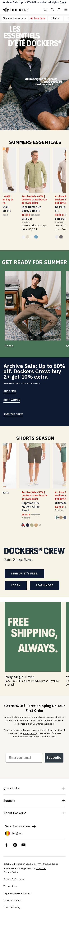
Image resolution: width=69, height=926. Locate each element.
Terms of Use (10, 886)
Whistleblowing (11, 907)
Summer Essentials (14, 18)
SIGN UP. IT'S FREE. (24, 573)
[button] (3, 2)
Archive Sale (37, 18)
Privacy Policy (30, 733)
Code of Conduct (12, 900)
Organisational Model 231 (17, 893)
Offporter (41, 868)
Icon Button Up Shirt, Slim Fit (31, 208)
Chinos (55, 18)
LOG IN (15, 585)
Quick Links (11, 788)
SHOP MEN (9, 391)
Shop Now (57, 2)
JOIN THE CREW (13, 414)
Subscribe (54, 757)
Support (9, 801)
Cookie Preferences (13, 879)
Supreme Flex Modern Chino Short (30, 506)
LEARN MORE (44, 585)
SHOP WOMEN (11, 399)
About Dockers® (14, 813)
